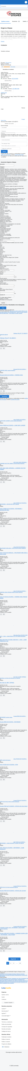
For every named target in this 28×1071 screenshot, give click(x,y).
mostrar (3, 302)
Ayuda (3, 997)
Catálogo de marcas (6, 1031)
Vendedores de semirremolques (10, 979)
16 (20, 963)
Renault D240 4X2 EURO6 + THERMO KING (11, 375)
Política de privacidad (6, 1024)
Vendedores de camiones (6, 978)
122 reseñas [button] (12, 66)
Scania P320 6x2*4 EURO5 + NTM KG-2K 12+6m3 (13, 890)
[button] (26, 2)
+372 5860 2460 (15, 88)
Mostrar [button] (9, 78)
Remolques (12, 975)
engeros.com (4, 92)
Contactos (4, 999)
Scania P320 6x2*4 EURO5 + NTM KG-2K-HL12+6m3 (13, 806)
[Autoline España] (9, 2)
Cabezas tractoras (20, 973)
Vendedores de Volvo (16, 978)
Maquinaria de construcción (21, 975)
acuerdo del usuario (19, 154)
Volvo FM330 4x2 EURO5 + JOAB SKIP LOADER (12, 425)
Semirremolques (8, 973)
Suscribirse (4, 396)
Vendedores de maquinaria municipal (12, 981)
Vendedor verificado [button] (5, 51)
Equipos (14, 973)
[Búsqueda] (26, 6)
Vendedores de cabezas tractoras (15, 980)
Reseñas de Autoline (6, 1029)
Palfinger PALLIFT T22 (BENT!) (8, 338)
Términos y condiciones (7, 1022)
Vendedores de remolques (8, 983)
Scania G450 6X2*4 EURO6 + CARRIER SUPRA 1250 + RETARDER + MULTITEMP (14, 934)
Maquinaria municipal (5, 975)
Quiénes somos (5, 994)
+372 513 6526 (14, 78)
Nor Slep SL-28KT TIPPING (7, 682)
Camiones (2, 973)
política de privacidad (5, 154)
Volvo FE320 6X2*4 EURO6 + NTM (9, 764)
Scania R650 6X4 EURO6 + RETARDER (10, 722)
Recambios (2, 976)
